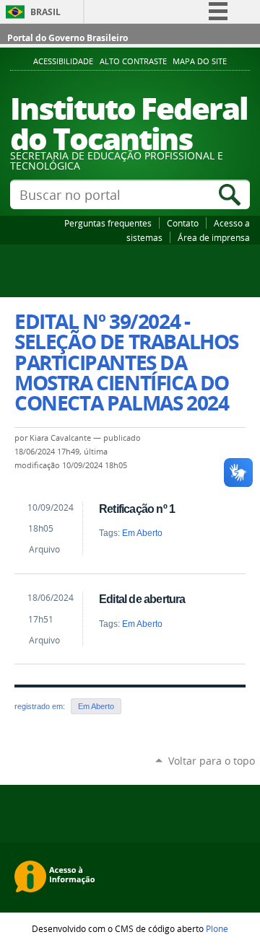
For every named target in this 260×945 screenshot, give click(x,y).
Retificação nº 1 (137, 508)
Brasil (45, 12)
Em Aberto (142, 533)
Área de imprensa (214, 237)
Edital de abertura (142, 598)
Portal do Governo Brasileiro (67, 38)
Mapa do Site (200, 61)
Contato (183, 223)
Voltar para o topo (211, 761)
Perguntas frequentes (108, 223)
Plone (217, 928)
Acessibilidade (63, 61)
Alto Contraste (133, 61)
